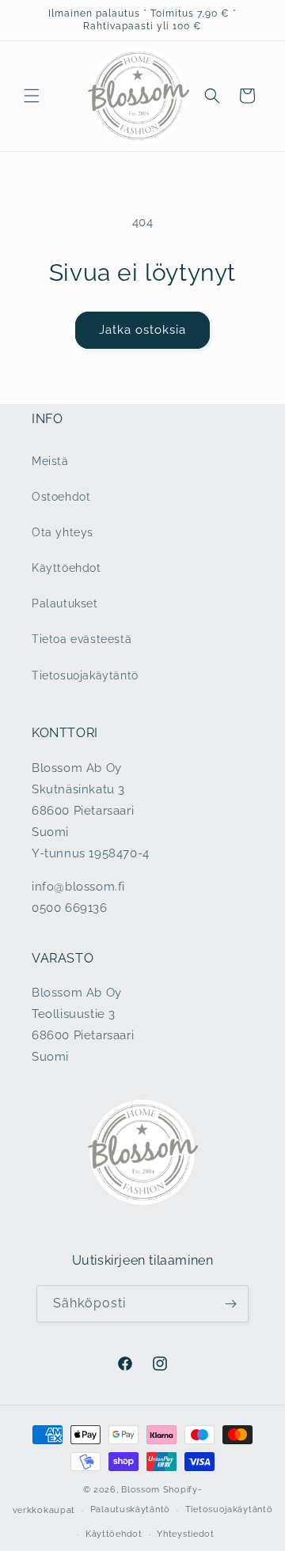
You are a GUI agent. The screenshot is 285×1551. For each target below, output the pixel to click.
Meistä (50, 461)
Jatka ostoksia (142, 330)
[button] (31, 95)
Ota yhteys (62, 532)
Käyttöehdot (66, 568)
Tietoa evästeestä (81, 639)
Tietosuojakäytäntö (85, 675)
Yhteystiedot (185, 1534)
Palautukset (65, 603)
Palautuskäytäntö (130, 1509)
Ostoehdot (61, 496)
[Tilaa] (230, 1303)
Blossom (140, 1490)
